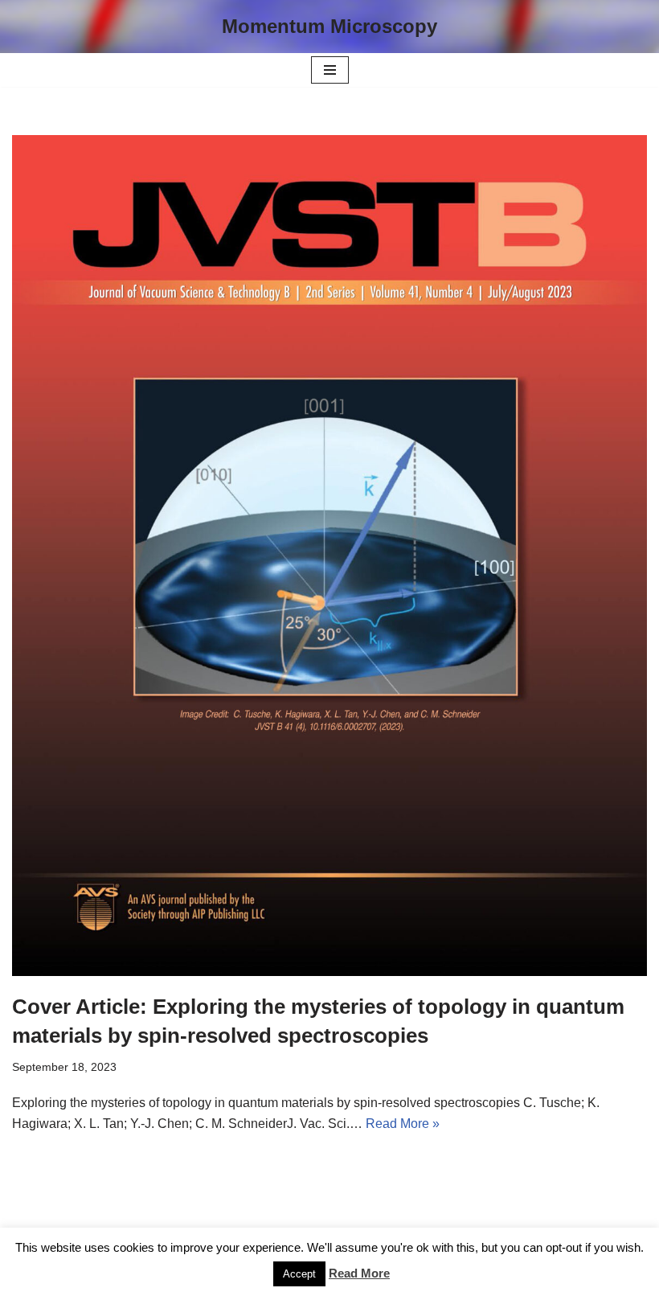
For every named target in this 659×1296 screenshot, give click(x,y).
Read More (359, 1273)
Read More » (403, 1123)
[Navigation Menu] (330, 70)
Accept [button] (299, 1274)
